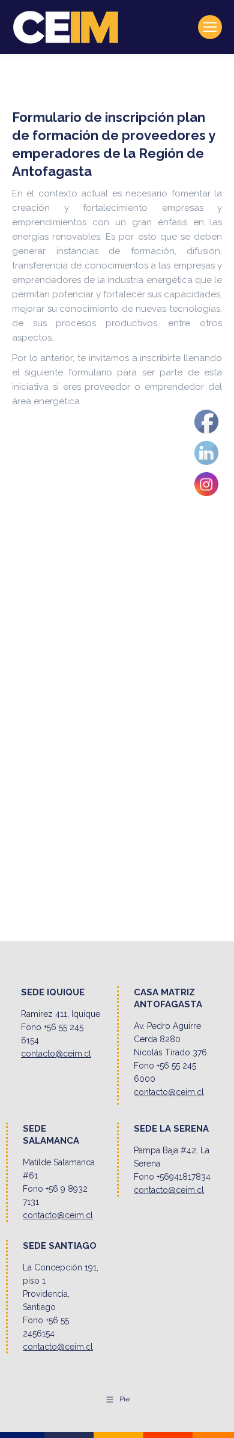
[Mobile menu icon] (210, 27)
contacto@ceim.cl (56, 1053)
